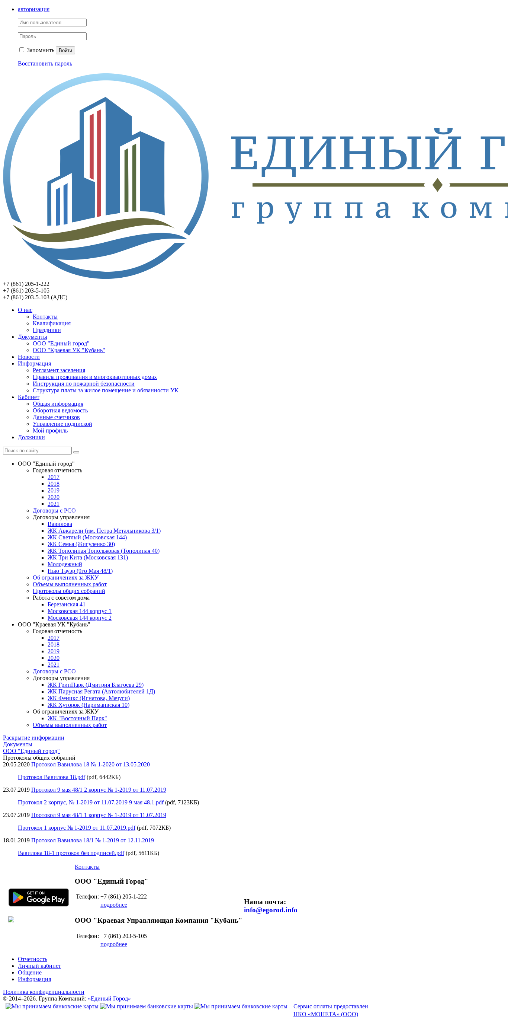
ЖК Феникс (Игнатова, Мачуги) (89, 698)
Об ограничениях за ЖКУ (66, 577)
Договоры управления (61, 517)
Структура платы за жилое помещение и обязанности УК (106, 390)
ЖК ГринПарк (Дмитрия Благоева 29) (96, 685)
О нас (25, 310)
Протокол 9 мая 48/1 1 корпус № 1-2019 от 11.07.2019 (98, 815)
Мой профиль (50, 430)
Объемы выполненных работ (70, 584)
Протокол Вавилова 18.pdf (51, 777)
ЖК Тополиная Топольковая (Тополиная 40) (104, 551)
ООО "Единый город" (61, 343)
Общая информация (58, 404)
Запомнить (39, 50)
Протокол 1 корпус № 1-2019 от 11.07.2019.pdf (76, 827)
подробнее (113, 905)
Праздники (47, 330)
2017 (54, 477)
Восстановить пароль (45, 63)
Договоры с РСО (54, 510)
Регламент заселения (59, 370)
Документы (32, 337)
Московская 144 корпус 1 (80, 611)
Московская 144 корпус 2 (80, 618)
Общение (30, 972)
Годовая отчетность (57, 470)
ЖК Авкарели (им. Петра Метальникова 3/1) (104, 530)
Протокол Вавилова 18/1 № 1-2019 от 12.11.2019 (92, 840)
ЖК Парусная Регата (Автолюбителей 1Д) (101, 691)
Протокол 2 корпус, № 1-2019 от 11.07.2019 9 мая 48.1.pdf (91, 802)
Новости (29, 357)
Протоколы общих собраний (69, 591)
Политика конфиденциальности (43, 992)
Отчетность (32, 959)
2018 (54, 484)
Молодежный (65, 564)
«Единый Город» (109, 998)
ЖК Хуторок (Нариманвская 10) (88, 705)
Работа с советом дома (61, 597)
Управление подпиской (62, 424)
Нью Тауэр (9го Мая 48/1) (80, 571)
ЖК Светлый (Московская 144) (87, 537)
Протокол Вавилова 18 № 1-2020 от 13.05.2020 (90, 764)
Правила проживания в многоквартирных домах (95, 377)
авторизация (33, 9)
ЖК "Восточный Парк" (77, 718)
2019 (54, 490)
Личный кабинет (39, 966)
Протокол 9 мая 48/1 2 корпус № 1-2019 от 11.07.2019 (98, 790)
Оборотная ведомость (60, 410)
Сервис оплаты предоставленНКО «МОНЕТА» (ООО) (330, 1010)
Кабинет (28, 397)
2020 (54, 497)
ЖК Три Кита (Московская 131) (88, 557)
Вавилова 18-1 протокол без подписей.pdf (71, 853)
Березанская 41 (67, 604)
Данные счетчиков (56, 417)
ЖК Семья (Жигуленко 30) (81, 544)
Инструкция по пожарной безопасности (84, 383)
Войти (65, 50)
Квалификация (52, 323)
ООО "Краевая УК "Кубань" (69, 350)
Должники (31, 437)
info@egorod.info (271, 910)
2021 (54, 504)
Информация (34, 363)
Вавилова (60, 524)
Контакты (45, 316)
